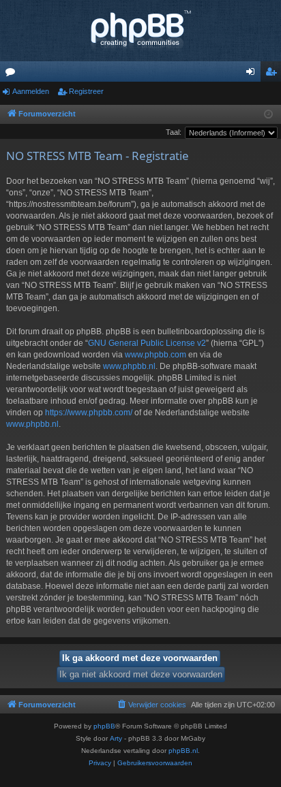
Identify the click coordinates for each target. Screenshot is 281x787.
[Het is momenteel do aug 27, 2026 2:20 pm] (268, 115)
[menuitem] (151, 704)
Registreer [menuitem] (273, 74)
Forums (12, 74)
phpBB (104, 726)
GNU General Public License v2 (147, 343)
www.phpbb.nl (129, 366)
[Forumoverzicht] (140, 30)
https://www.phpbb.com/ (88, 412)
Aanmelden (30, 91)
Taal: (173, 132)
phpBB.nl (183, 750)
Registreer (86, 91)
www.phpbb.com (155, 354)
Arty (116, 738)
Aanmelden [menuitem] (253, 74)
